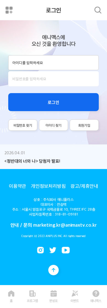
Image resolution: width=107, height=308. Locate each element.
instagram (40, 250)
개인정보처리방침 (48, 186)
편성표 (53, 300)
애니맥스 (95, 300)
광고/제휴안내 (84, 186)
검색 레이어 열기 (98, 10)
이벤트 (75, 300)
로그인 (53, 102)
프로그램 (32, 300)
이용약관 (17, 186)
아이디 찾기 (53, 125)
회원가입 (84, 125)
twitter (52, 250)
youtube (66, 250)
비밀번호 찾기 (22, 125)
